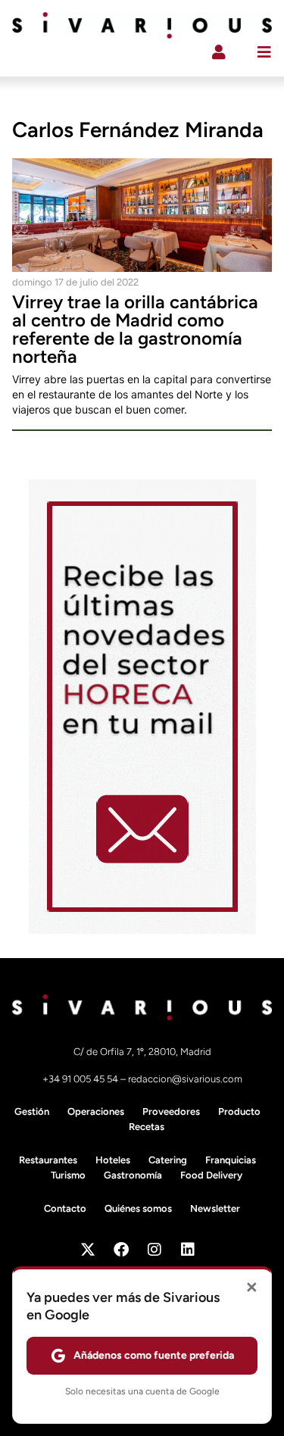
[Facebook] (121, 1250)
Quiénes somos (138, 1208)
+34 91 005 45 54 (81, 1079)
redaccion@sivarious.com (185, 1079)
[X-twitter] (88, 1250)
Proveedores (171, 1111)
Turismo (68, 1175)
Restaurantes (48, 1160)
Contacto (65, 1208)
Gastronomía (133, 1175)
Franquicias (230, 1160)
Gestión (31, 1111)
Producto (239, 1111)
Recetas (146, 1126)
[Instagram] (154, 1250)
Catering (167, 1160)
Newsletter (215, 1208)
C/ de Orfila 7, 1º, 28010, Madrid (142, 1051)
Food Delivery (211, 1175)
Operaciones (95, 1111)
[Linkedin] (188, 1250)
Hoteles (112, 1160)
